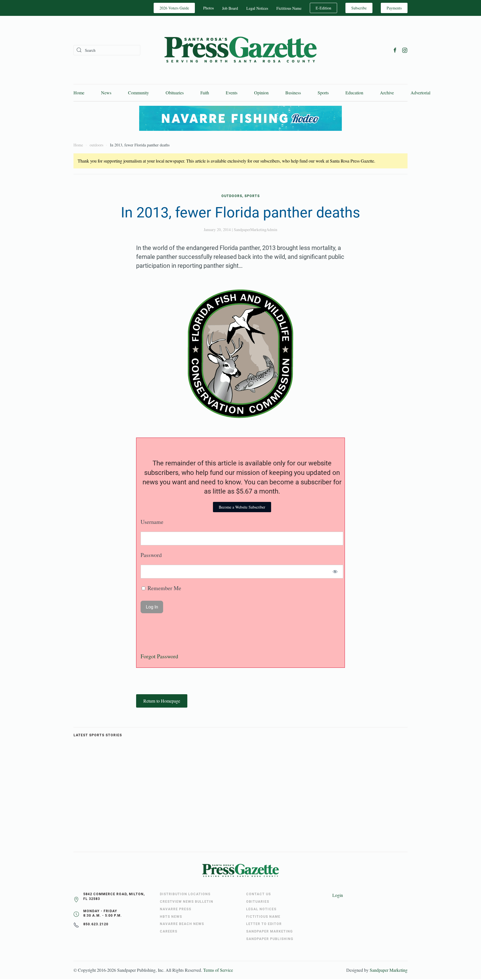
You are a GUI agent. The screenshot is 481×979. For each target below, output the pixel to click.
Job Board (230, 8)
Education (354, 92)
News (106, 92)
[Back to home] (240, 50)
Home (78, 92)
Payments (394, 8)
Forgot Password (159, 656)
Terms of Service (218, 970)
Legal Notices (257, 8)
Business (293, 92)
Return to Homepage (161, 701)
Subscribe (359, 8)
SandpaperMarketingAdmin (255, 229)
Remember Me (163, 588)
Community (138, 92)
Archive (387, 92)
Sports (323, 92)
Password (151, 555)
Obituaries (175, 92)
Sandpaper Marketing (389, 970)
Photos (208, 8)
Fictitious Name (288, 8)
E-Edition (323, 8)
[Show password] (335, 571)
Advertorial (420, 92)
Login (337, 895)
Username (152, 522)
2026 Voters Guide (174, 8)
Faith (204, 92)
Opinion (261, 92)
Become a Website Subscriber (242, 507)
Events (231, 92)
